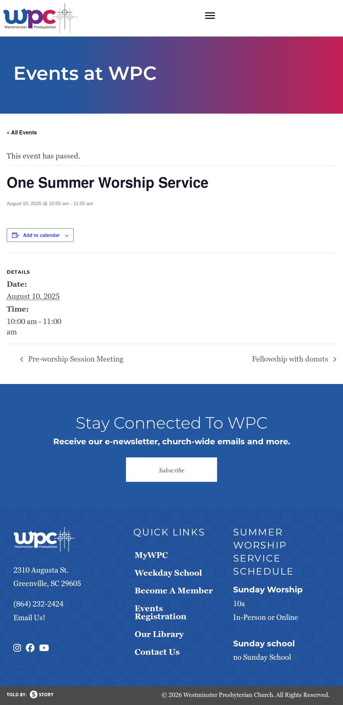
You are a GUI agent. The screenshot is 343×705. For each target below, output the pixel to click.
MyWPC (151, 555)
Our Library (159, 634)
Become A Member (174, 590)
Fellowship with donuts (291, 359)
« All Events (22, 132)
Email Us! (29, 618)
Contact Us (157, 652)
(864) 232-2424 (38, 604)
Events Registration (161, 612)
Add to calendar (41, 235)
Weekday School (168, 573)
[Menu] (210, 15)
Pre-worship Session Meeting (74, 359)
